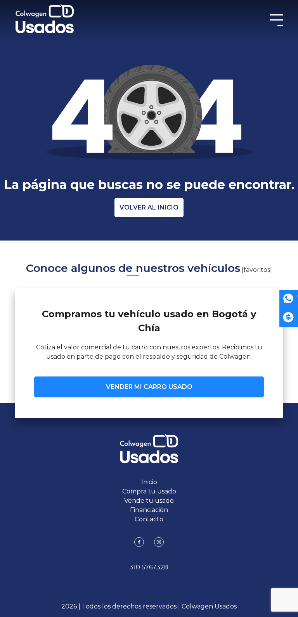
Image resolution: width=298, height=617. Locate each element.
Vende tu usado (149, 500)
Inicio (149, 482)
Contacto (149, 519)
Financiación (149, 510)
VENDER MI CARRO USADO (149, 386)
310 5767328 (149, 567)
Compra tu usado (149, 491)
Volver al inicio (149, 207)
